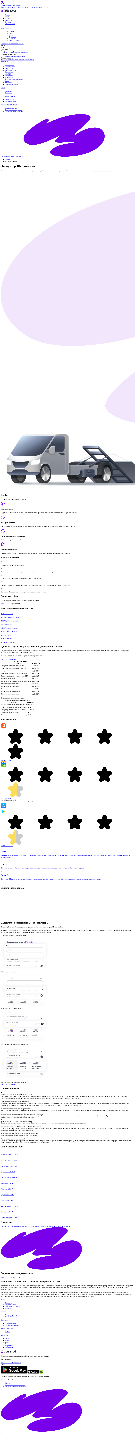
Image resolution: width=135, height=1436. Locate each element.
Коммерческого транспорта (14, 79)
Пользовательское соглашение (15, 1385)
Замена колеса (9, 99)
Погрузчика (9, 75)
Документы (9, 1346)
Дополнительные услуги (9, 105)
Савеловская (19, 60)
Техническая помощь (8, 96)
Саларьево (11, 60)
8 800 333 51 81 (10, 24)
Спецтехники (9, 72)
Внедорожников (10, 70)
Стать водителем (10, 1323)
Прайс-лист (9, 91)
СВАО (3, 56)
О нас (7, 1338)
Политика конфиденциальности (15, 1386)
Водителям (8, 20)
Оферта (7, 1383)
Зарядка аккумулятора (12, 1306)
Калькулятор (9, 93)
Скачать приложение (12, 1325)
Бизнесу (7, 18)
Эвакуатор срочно (11, 108)
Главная (7, 15)
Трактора (8, 74)
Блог (6, 1342)
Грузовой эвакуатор (11, 84)
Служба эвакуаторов (8, 1226)
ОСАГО (7, 1332)
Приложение (9, 1347)
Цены (3, 88)
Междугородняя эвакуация (53, 1226)
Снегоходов (9, 68)
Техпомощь (66, 1226)
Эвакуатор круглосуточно (13, 110)
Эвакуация (4, 61)
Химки (9, 52)
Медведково (15, 56)
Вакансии (8, 1340)
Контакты (8, 22)
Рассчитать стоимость (8, 659)
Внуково (8, 56)
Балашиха (4, 52)
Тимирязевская (29, 60)
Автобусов (8, 82)
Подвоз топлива (10, 101)
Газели (7, 81)
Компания (4, 1335)
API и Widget (9, 1317)
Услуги (3, 1299)
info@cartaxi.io (16, 1363)
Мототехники (9, 65)
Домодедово (16, 52)
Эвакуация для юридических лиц (16, 1315)
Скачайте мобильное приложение (12, 44)
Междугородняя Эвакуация (14, 111)
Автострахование (7, 1328)
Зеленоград (24, 52)
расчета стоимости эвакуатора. (101, 171)
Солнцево (22, 56)
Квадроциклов (10, 66)
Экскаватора (9, 77)
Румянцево (4, 60)
